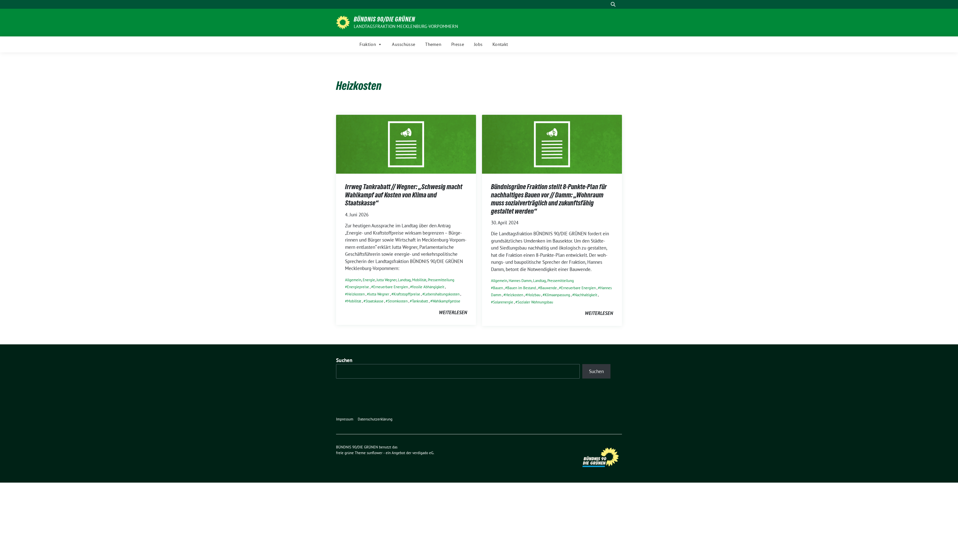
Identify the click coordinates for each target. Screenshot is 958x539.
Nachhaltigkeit (585, 294)
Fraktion (367, 44)
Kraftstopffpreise (406, 294)
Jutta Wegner (386, 279)
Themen (433, 44)
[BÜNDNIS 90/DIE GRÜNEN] (343, 22)
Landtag (404, 279)
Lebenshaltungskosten (442, 294)
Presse (457, 44)
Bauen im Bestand (521, 287)
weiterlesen (453, 312)
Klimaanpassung (557, 294)
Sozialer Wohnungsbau (535, 302)
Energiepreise (358, 286)
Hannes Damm (520, 280)
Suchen (344, 360)
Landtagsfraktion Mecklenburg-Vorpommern (406, 26)
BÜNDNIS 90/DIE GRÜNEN (384, 19)
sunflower (374, 452)
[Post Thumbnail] (406, 144)
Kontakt (500, 44)
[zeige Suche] (613, 4)
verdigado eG (422, 452)
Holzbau (533, 294)
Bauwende (548, 287)
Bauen (498, 287)
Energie (369, 279)
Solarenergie (503, 302)
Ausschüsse (403, 44)
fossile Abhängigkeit (428, 286)
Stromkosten (398, 301)
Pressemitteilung (441, 279)
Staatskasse (374, 301)
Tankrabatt (420, 301)
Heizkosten (356, 294)
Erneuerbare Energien (390, 286)
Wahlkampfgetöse (446, 301)
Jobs (478, 44)
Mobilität (419, 279)
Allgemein (353, 279)
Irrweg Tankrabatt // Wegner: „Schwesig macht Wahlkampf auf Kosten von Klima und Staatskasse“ (403, 195)
